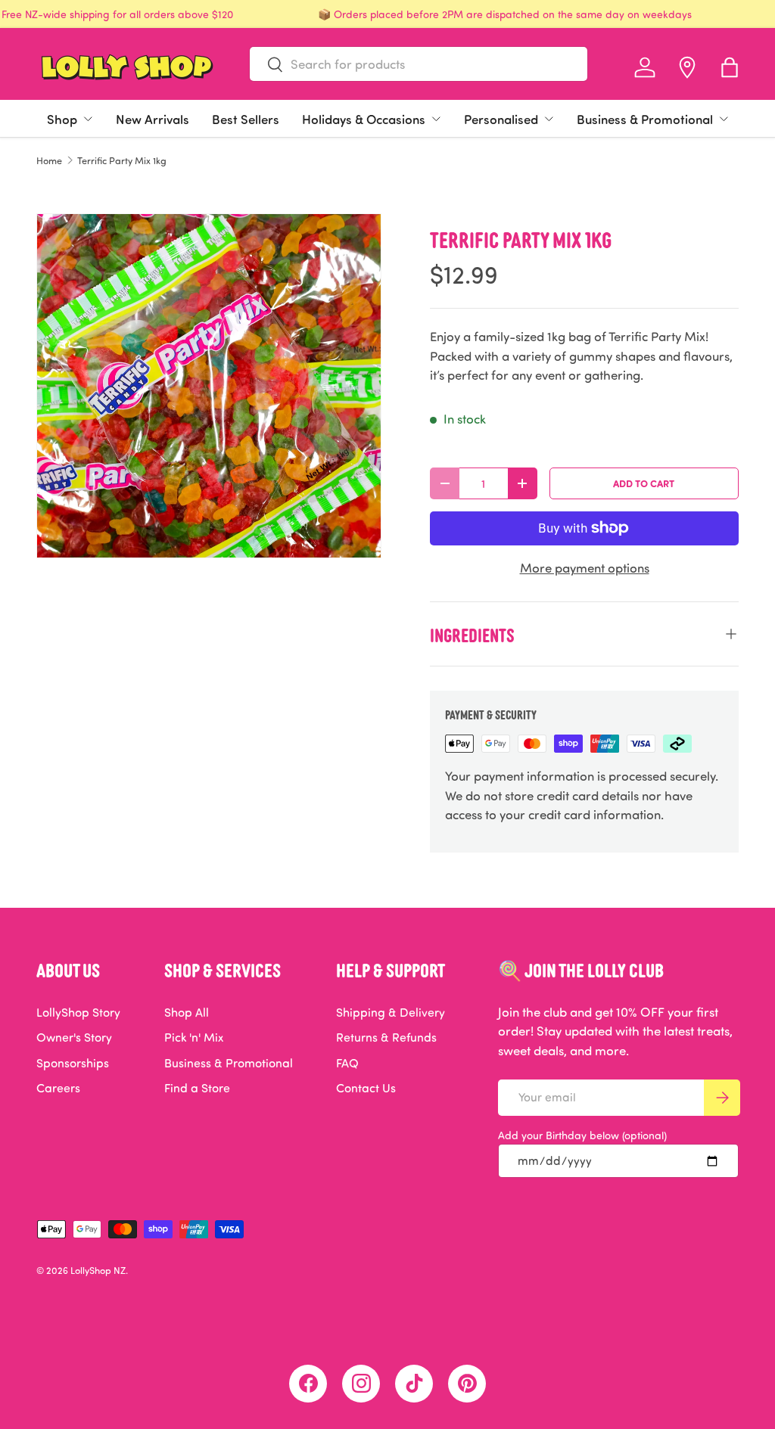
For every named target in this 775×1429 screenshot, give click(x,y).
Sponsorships (72, 1062)
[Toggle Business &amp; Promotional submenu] (723, 119)
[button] (729, 67)
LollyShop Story (78, 1012)
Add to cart (643, 483)
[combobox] (418, 64)
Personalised (501, 118)
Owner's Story (74, 1037)
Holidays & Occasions (363, 118)
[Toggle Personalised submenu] (549, 119)
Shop (62, 118)
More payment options (584, 568)
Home (49, 161)
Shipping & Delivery (390, 1012)
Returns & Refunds (386, 1037)
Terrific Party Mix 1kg (122, 161)
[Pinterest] (467, 1384)
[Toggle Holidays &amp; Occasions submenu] (436, 119)
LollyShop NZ (98, 1270)
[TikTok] (414, 1384)
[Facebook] (308, 1384)
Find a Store (197, 1087)
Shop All (186, 1012)
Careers (58, 1087)
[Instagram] (361, 1384)
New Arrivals (152, 118)
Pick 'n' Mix (193, 1037)
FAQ (347, 1062)
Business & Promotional (645, 118)
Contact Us (366, 1087)
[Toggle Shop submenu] (88, 119)
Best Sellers (245, 118)
